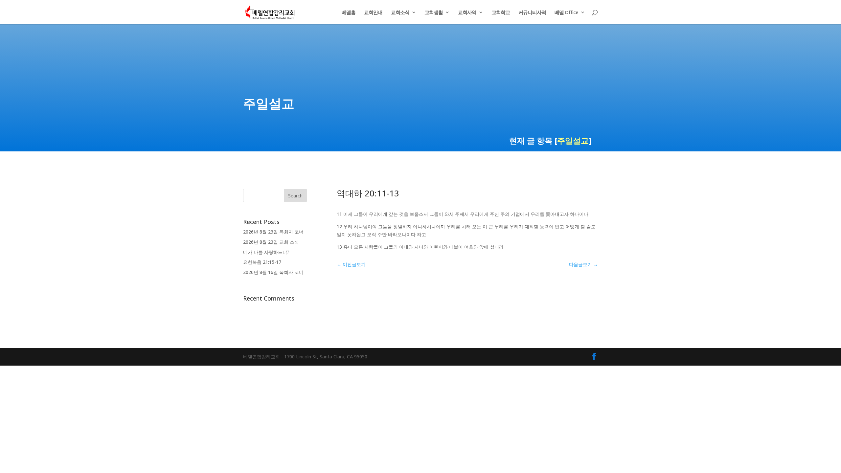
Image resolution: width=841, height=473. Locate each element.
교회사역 (467, 12)
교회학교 (500, 12)
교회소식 (400, 12)
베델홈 (348, 12)
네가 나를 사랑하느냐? (266, 252)
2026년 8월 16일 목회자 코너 (273, 272)
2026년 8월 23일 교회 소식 (271, 242)
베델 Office (566, 12)
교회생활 (433, 12)
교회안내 (373, 12)
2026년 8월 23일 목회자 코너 (273, 232)
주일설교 (573, 140)
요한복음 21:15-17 (262, 262)
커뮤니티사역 (532, 12)
